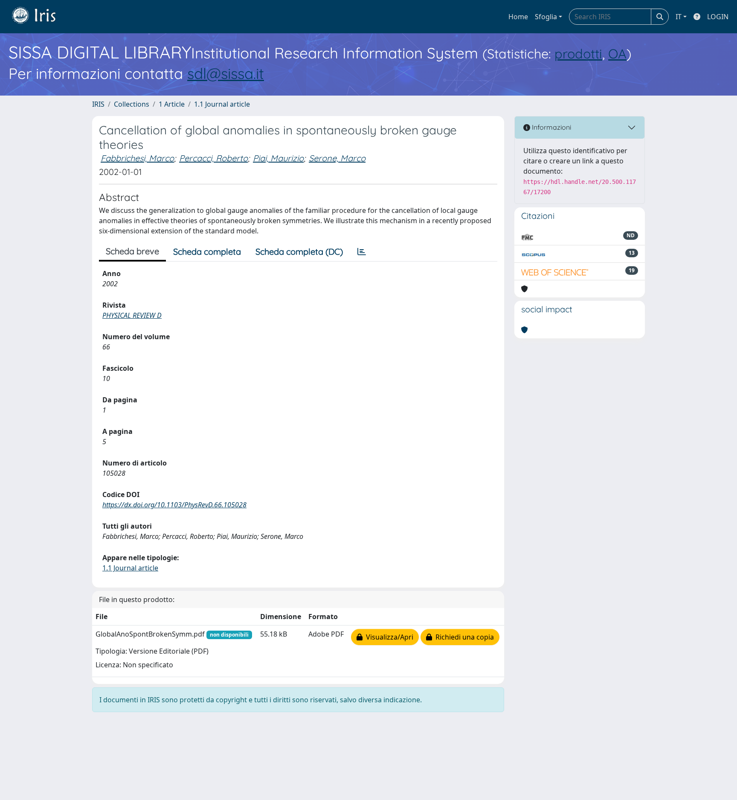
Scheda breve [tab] (132, 251)
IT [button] (679, 16)
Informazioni (550, 127)
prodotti (578, 53)
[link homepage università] (40, 16)
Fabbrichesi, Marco (137, 158)
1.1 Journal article (222, 104)
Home (518, 16)
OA (617, 53)
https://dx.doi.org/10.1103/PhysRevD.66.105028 (174, 504)
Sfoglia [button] (546, 16)
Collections (131, 104)
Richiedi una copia (463, 637)
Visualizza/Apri (388, 637)
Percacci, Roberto (213, 158)
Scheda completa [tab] (207, 251)
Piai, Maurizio (278, 158)
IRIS (98, 104)
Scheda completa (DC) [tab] (299, 251)
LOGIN (717, 16)
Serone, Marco (337, 158)
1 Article (172, 104)
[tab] (361, 252)
